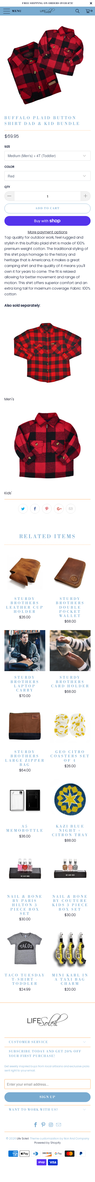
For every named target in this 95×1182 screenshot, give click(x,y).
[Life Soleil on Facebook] (35, 1125)
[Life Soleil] (47, 11)
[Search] (79, 11)
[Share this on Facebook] (35, 509)
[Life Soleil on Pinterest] (43, 1125)
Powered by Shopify (47, 1143)
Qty (7, 187)
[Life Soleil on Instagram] (51, 1125)
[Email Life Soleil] (58, 1125)
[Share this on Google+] (59, 509)
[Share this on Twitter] (23, 509)
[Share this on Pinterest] (47, 509)
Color (9, 167)
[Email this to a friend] (71, 509)
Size (7, 146)
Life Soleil (23, 1138)
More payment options (47, 232)
